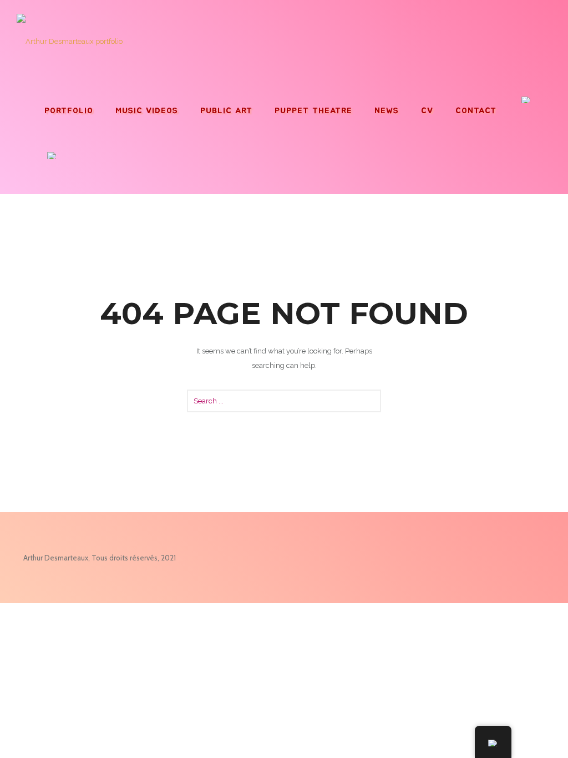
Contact (475, 111)
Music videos (146, 111)
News (386, 111)
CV (427, 111)
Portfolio (68, 111)
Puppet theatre (313, 111)
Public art (226, 111)
